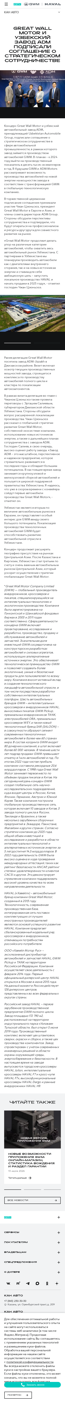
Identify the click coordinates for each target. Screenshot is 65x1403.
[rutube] (18, 1283)
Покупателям (16, 1242)
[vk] (8, 1283)
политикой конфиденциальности (29, 1362)
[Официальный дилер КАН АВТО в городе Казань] (42, 4)
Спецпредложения (20, 1262)
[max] (37, 1283)
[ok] (47, 1283)
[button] (12, 1189)
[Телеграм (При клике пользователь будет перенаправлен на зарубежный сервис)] (27, 1283)
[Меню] (6, 4)
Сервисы (11, 1232)
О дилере (12, 1272)
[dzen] (56, 1283)
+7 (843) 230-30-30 (15, 1301)
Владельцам (15, 1252)
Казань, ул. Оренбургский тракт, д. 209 (31, 1304)
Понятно (14, 1395)
